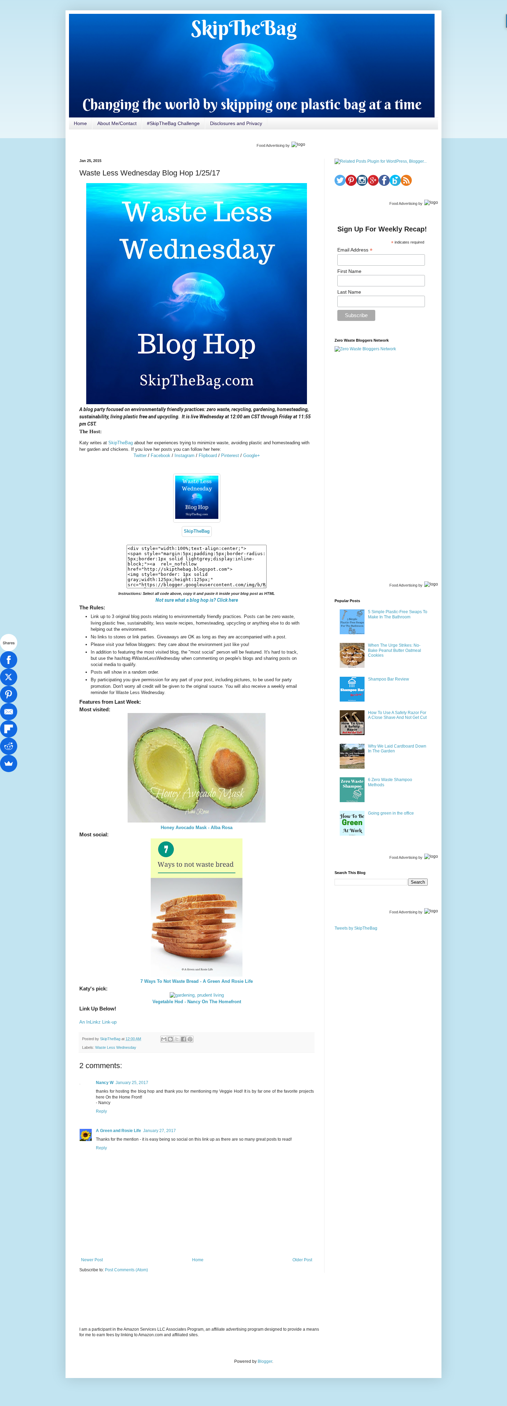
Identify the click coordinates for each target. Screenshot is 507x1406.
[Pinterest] (8, 694)
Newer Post (92, 1259)
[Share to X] (176, 1039)
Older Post (302, 1259)
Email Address (354, 250)
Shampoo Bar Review (388, 679)
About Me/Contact (117, 123)
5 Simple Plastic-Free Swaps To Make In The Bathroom (397, 614)
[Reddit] (8, 746)
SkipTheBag (120, 442)
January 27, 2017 (159, 1130)
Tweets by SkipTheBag (356, 928)
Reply (101, 1111)
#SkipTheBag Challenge (173, 123)
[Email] (8, 711)
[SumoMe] (8, 763)
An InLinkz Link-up (98, 1022)
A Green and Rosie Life (118, 1130)
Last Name (349, 292)
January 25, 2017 (132, 1082)
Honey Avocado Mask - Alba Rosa (196, 827)
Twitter (140, 455)
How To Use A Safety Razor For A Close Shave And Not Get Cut (397, 715)
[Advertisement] (381, 465)
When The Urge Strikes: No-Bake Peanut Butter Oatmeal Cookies (394, 650)
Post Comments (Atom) (126, 1269)
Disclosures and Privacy (236, 123)
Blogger (265, 1361)
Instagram (185, 455)
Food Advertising (271, 145)
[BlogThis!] (170, 1039)
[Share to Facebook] (183, 1039)
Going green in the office (391, 813)
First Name (349, 271)
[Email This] (163, 1039)
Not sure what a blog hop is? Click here (197, 600)
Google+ (251, 455)
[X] (8, 677)
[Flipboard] (8, 729)
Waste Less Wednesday (115, 1047)
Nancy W (104, 1082)
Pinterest (230, 455)
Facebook (160, 455)
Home (80, 123)
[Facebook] (8, 659)
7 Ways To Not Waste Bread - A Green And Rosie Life (196, 981)
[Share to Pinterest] (190, 1039)
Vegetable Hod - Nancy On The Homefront (196, 1001)
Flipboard (208, 455)
